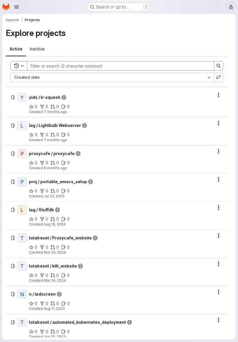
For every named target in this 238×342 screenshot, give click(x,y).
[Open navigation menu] (16, 7)
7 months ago (55, 112)
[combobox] (112, 77)
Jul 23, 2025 (54, 196)
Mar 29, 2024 (55, 252)
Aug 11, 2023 (54, 308)
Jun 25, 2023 (55, 336)
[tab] (16, 49)
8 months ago (55, 168)
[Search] (218, 65)
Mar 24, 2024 (55, 280)
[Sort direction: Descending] (218, 77)
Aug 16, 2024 (55, 224)
